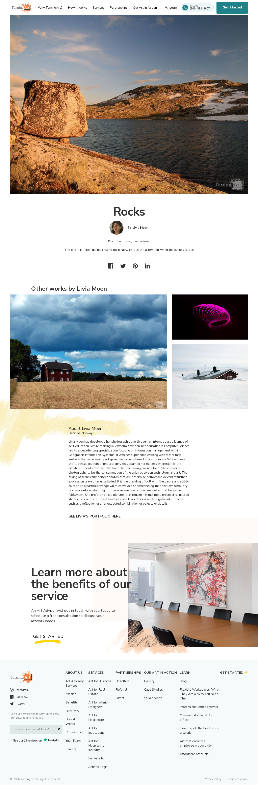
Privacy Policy (212, 779)
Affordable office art (194, 754)
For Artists (96, 758)
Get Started (232, 7)
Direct (120, 698)
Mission (71, 694)
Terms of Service (237, 779)
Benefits (72, 702)
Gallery (149, 681)
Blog (183, 681)
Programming (75, 732)
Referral (121, 689)
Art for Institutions (96, 730)
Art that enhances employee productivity (196, 743)
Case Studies (153, 689)
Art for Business (99, 681)
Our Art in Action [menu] (145, 7)
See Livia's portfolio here (95, 516)
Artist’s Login (97, 767)
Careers (71, 749)
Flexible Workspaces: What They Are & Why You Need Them (200, 694)
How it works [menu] (77, 7)
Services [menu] (98, 7)
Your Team (73, 741)
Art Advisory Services (75, 683)
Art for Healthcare (96, 717)
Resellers (123, 681)
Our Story (72, 711)
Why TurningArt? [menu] (50, 7)
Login (173, 7)
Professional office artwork (199, 707)
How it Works (70, 721)
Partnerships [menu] (119, 7)
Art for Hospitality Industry (96, 745)
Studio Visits (153, 698)
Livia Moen (140, 227)
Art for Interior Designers (98, 704)
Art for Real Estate (96, 691)
